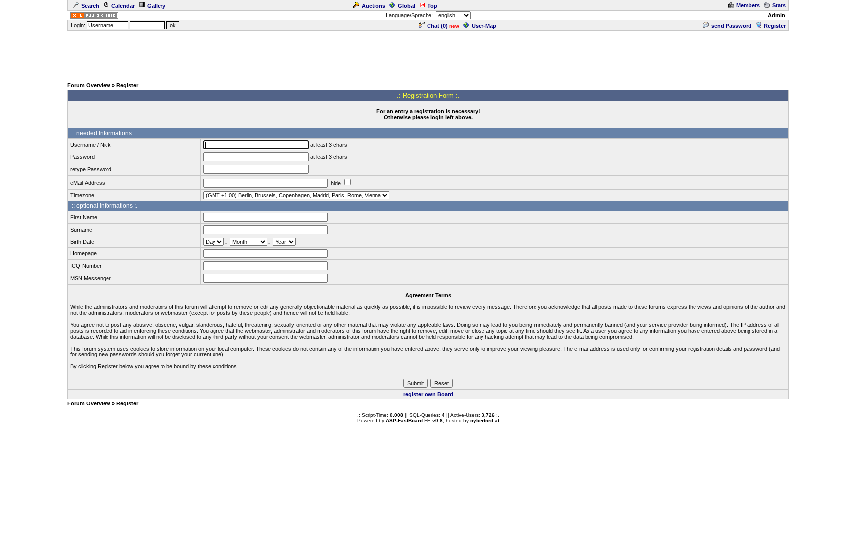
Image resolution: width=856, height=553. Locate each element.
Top (432, 6)
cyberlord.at (484, 420)
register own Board (428, 394)
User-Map (484, 26)
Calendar (123, 6)
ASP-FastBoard (404, 420)
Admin (776, 15)
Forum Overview (88, 85)
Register (775, 26)
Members (748, 5)
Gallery (156, 6)
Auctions (373, 6)
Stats (779, 5)
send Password (731, 26)
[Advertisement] (428, 54)
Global (406, 6)
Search (90, 6)
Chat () (437, 26)
